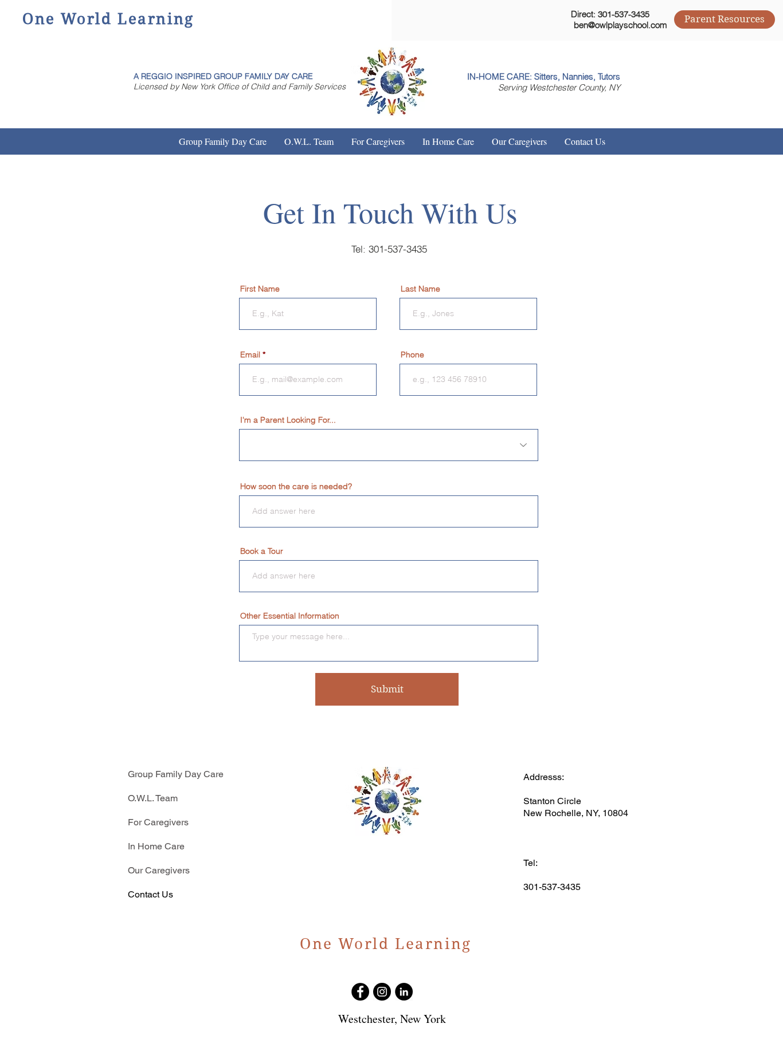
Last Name (420, 289)
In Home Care (156, 846)
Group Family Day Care (176, 774)
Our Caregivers (159, 870)
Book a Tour (261, 551)
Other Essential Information (289, 616)
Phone (412, 355)
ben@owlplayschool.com (620, 24)
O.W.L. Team (153, 798)
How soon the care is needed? (296, 486)
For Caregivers (158, 822)
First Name (260, 289)
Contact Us (150, 894)
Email (250, 355)
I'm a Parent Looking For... (288, 420)
